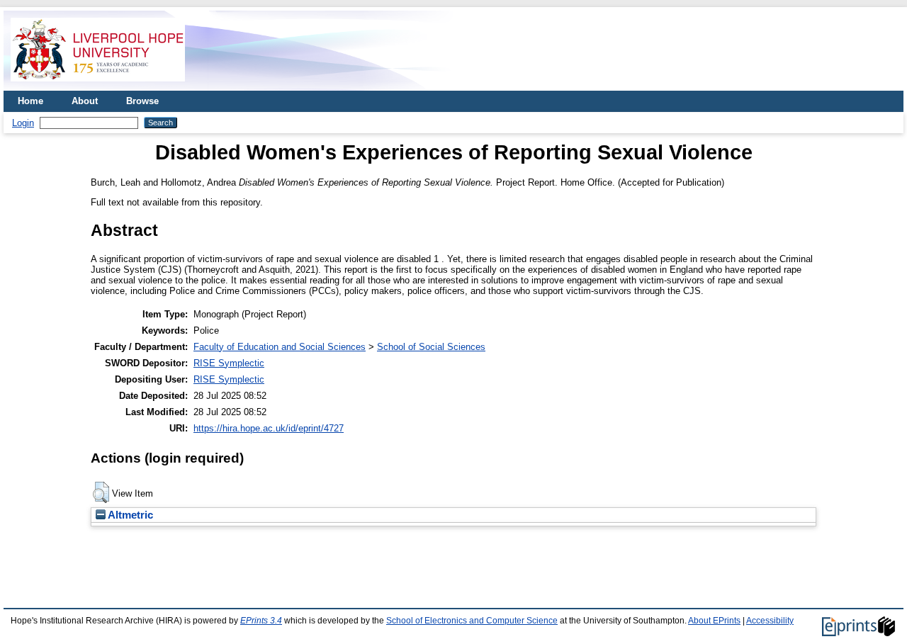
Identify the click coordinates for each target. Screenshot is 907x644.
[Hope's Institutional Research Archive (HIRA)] (98, 85)
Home (30, 101)
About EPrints (714, 620)
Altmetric (129, 515)
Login (23, 123)
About (85, 101)
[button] (101, 492)
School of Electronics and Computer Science (472, 620)
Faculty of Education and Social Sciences (279, 346)
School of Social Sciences (431, 346)
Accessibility (770, 620)
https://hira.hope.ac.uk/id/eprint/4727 (268, 428)
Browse (142, 101)
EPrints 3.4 (261, 620)
